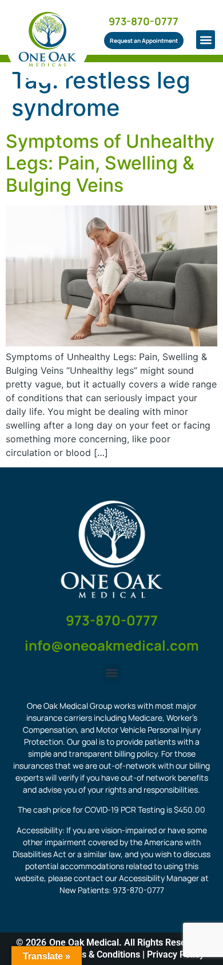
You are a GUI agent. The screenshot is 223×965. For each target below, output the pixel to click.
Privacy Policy (175, 954)
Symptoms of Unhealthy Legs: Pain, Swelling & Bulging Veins (110, 163)
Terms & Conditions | (103, 954)
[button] (205, 39)
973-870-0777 (143, 21)
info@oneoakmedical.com (112, 645)
